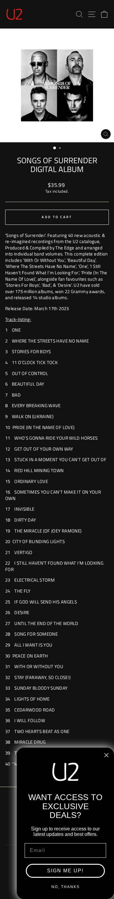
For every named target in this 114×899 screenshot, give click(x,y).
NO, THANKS (65, 887)
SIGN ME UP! (65, 870)
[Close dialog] (106, 755)
